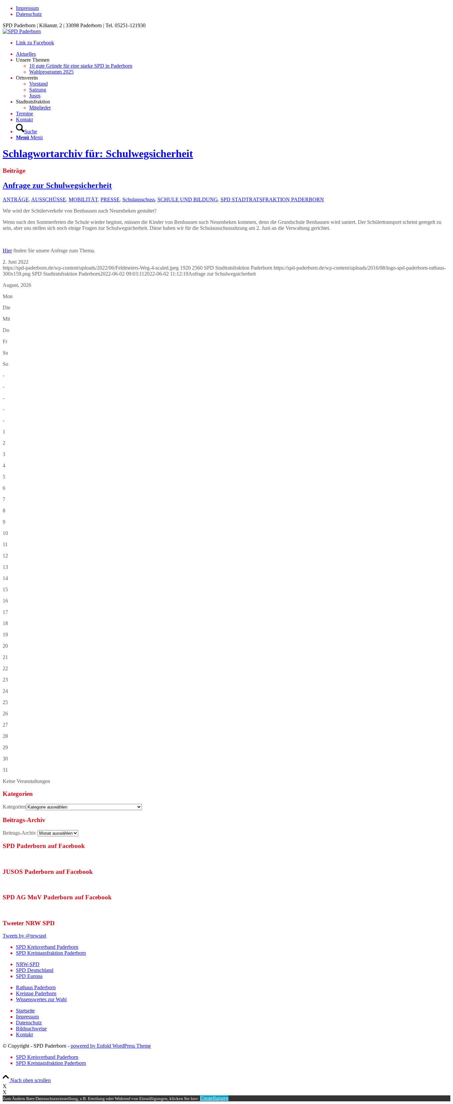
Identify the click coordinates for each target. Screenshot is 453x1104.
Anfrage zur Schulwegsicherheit (57, 185)
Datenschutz (29, 14)
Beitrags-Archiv (19, 833)
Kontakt (24, 1034)
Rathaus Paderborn (36, 987)
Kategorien (14, 807)
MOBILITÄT (83, 199)
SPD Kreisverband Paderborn (47, 947)
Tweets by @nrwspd (24, 936)
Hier (7, 250)
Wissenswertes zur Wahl (41, 999)
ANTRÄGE (16, 199)
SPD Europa (29, 976)
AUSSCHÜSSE (48, 199)
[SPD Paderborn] (22, 31)
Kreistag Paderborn (36, 993)
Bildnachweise (31, 1028)
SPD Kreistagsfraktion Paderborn (51, 953)
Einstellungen (214, 1098)
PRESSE (110, 199)
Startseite (25, 1010)
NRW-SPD (27, 964)
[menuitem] (233, 8)
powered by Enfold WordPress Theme (111, 1046)
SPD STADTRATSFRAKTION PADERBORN (272, 199)
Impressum (27, 8)
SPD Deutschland (34, 970)
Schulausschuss (138, 199)
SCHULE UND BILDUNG (188, 199)
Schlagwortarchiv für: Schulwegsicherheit (98, 154)
